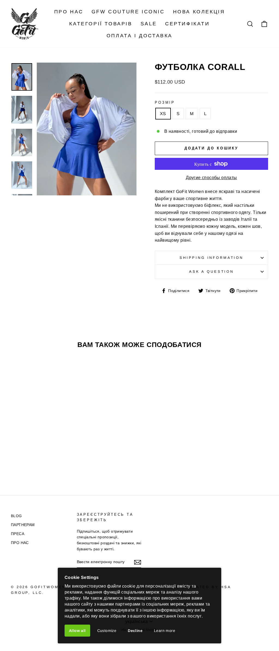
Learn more (164, 630)
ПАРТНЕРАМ (23, 525)
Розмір (165, 102)
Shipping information (211, 258)
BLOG (16, 516)
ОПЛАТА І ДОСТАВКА (139, 35)
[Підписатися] (137, 562)
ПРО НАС (68, 11)
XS (163, 113)
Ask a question (211, 271)
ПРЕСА (17, 534)
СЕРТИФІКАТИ (187, 23)
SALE (149, 23)
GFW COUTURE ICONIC (128, 11)
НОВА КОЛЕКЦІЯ (199, 11)
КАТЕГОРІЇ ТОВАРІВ (100, 23)
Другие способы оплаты (211, 177)
